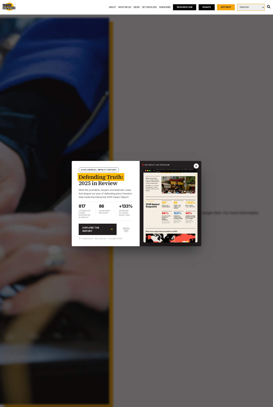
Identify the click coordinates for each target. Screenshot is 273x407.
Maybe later (126, 229)
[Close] (196, 166)
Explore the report (90, 229)
